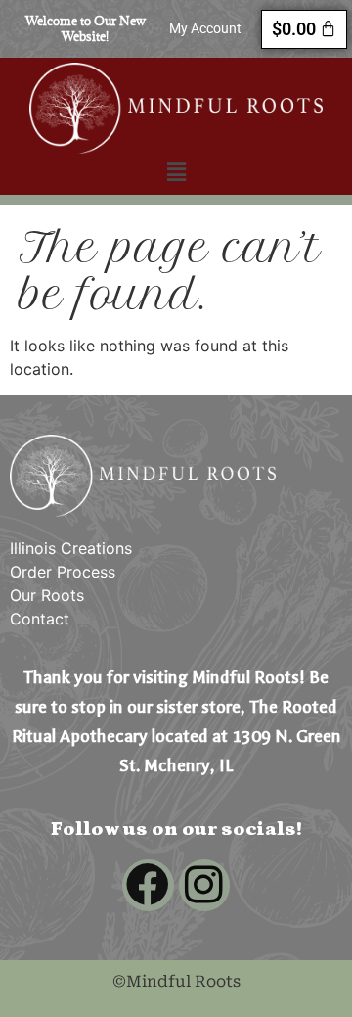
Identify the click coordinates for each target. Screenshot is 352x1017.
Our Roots (47, 595)
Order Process (62, 571)
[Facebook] (148, 885)
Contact (39, 618)
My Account (205, 28)
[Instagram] (205, 885)
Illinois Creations (71, 548)
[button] (176, 172)
